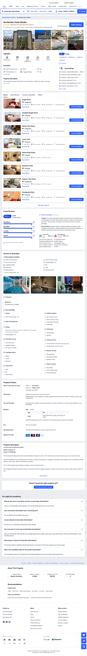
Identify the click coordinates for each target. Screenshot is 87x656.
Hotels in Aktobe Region (51, 563)
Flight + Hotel (52, 6)
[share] (83, 640)
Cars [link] (23, 6)
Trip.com (23, 563)
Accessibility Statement (36, 625)
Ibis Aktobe (35, 591)
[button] (61, 2)
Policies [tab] (40, 95)
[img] (18, 40)
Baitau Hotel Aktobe (25, 591)
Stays (4, 6)
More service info (7, 617)
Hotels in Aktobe (64, 563)
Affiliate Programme (63, 617)
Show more (6, 83)
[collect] (83, 635)
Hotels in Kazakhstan (38, 563)
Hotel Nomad (49, 591)
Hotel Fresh (15, 591)
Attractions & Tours (32, 6)
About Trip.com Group (36, 628)
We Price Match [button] (63, 26)
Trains (17, 6)
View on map (62, 88)
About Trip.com (34, 611)
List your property (62, 620)
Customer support (7, 611)
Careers (32, 617)
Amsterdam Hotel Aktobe (15, 22)
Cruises (43, 6)
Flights (11, 6)
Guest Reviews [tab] (14, 95)
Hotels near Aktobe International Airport (41, 597)
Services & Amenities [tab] (28, 95)
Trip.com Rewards (62, 614)
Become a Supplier (63, 623)
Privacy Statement (35, 623)
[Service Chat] (83, 646)
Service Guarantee (7, 614)
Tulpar (9, 591)
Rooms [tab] (5, 95)
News (31, 614)
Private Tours (63, 6)
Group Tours (72, 6)
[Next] (83, 284)
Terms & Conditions (35, 620)
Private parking (49, 262)
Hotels (29, 563)
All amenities (6, 74)
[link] (53, 2)
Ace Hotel (41, 591)
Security (60, 625)
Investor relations (62, 611)
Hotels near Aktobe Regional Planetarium (18, 597)
